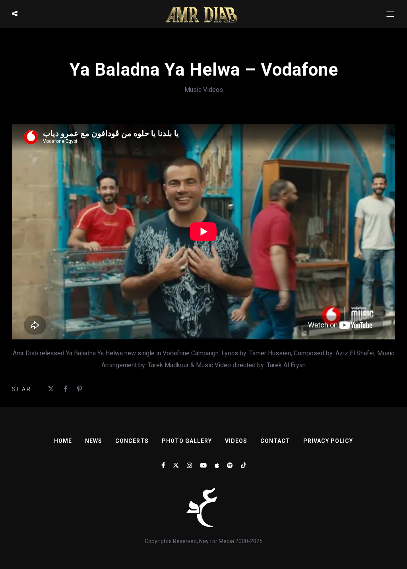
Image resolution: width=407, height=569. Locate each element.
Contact (275, 441)
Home (63, 441)
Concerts (132, 441)
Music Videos (203, 90)
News (93, 441)
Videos (236, 441)
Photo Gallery (187, 441)
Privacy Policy (328, 441)
